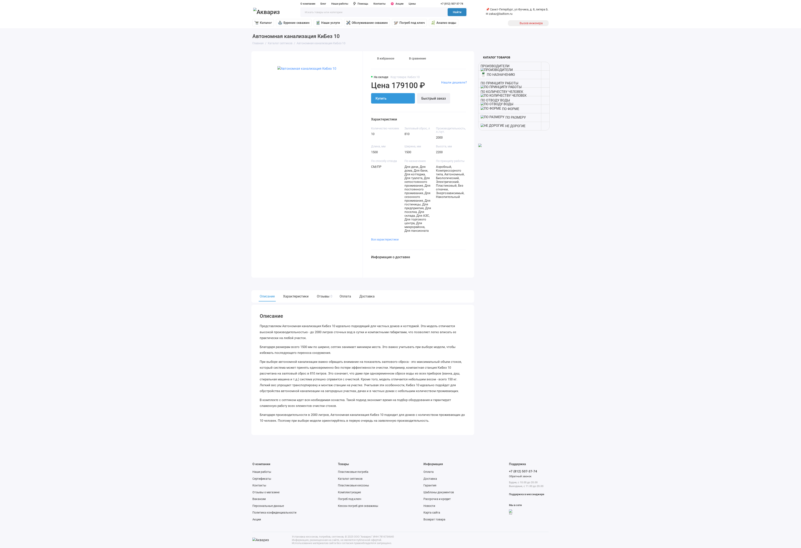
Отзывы (324, 296)
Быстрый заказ (433, 98)
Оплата (345, 296)
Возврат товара (434, 519)
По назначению (501, 75)
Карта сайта (431, 512)
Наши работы (339, 3)
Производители (495, 66)
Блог (323, 3)
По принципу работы (499, 83)
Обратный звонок (520, 476)
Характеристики (296, 296)
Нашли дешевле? (454, 82)
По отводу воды (495, 100)
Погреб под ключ (412, 23)
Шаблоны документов (438, 492)
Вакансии (259, 499)
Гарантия (429, 485)
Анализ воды (446, 23)
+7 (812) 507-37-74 (452, 3)
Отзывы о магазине (266, 492)
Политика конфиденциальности (274, 512)
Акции (399, 3)
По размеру (515, 117)
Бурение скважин (296, 23)
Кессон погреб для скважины (358, 506)
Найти (457, 12)
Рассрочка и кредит (437, 499)
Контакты (379, 3)
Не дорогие (515, 126)
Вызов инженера (531, 23)
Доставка (367, 296)
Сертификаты (261, 478)
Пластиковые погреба (353, 471)
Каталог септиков (350, 478)
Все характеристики (385, 239)
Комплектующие (349, 492)
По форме (510, 109)
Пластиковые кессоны (353, 485)
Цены (412, 3)
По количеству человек (502, 92)
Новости (429, 506)
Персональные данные (268, 506)
